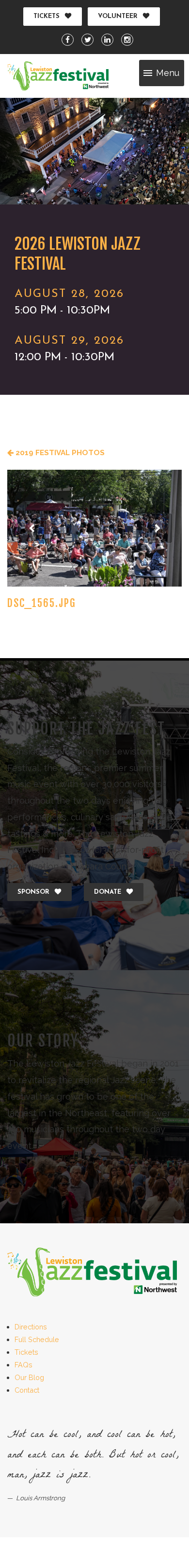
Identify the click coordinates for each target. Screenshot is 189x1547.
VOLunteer (118, 16)
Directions (31, 1327)
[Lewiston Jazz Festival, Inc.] (58, 76)
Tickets (26, 1352)
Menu (167, 73)
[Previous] (31, 528)
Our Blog (29, 1377)
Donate (107, 892)
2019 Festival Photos (59, 452)
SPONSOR (33, 892)
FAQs (23, 1365)
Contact (27, 1390)
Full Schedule (37, 1339)
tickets (46, 16)
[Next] (157, 528)
